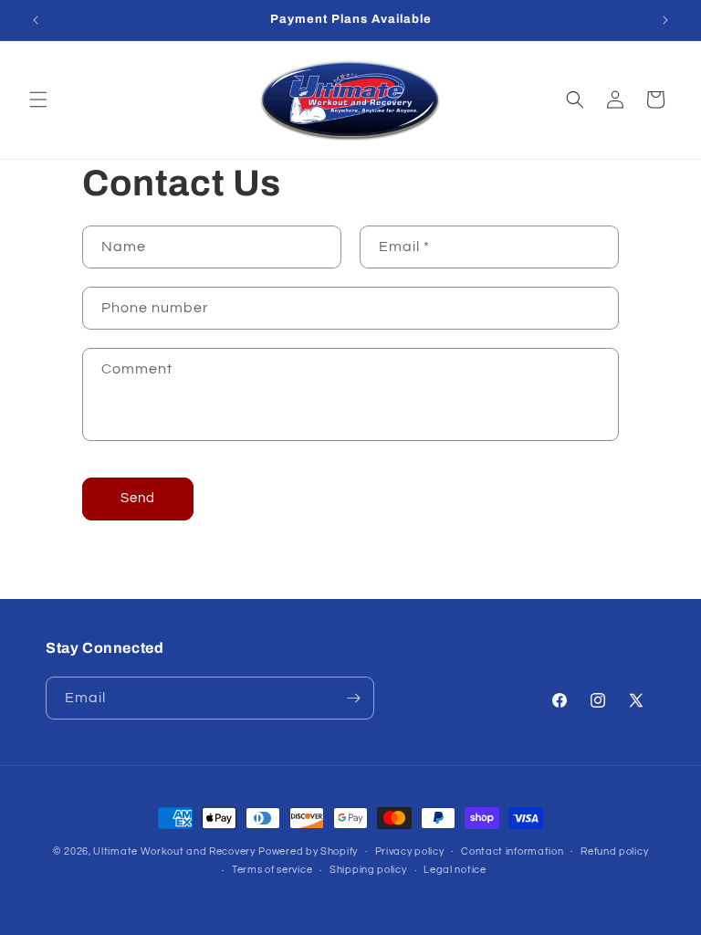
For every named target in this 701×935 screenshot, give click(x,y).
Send (137, 498)
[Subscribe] (353, 698)
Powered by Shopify (308, 851)
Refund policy (614, 851)
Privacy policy (410, 851)
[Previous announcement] (36, 20)
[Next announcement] (665, 20)
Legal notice (455, 870)
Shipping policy (368, 870)
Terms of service (272, 870)
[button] (38, 99)
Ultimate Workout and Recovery (174, 851)
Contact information (512, 851)
